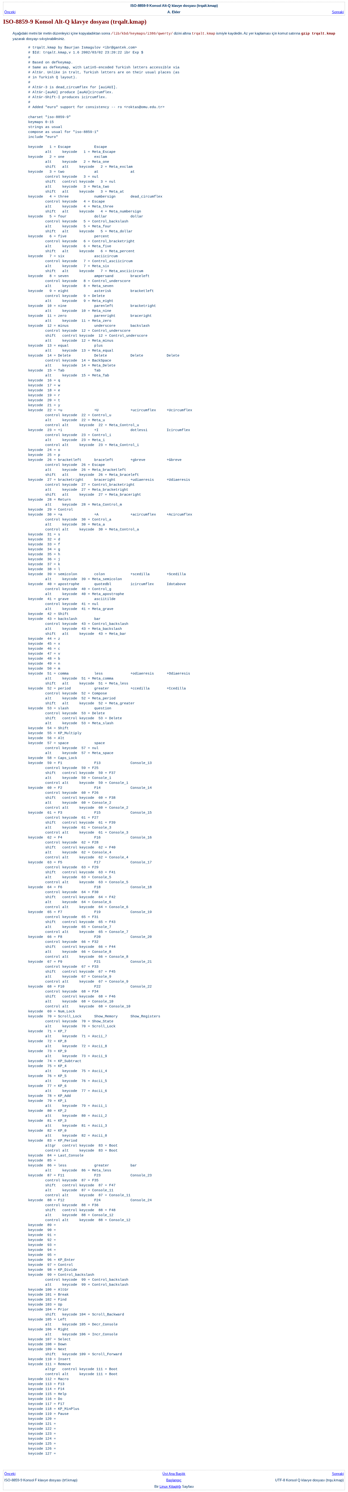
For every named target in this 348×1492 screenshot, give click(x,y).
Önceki (9, 12)
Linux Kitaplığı (170, 1486)
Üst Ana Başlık (173, 1474)
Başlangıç (174, 1480)
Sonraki (338, 12)
